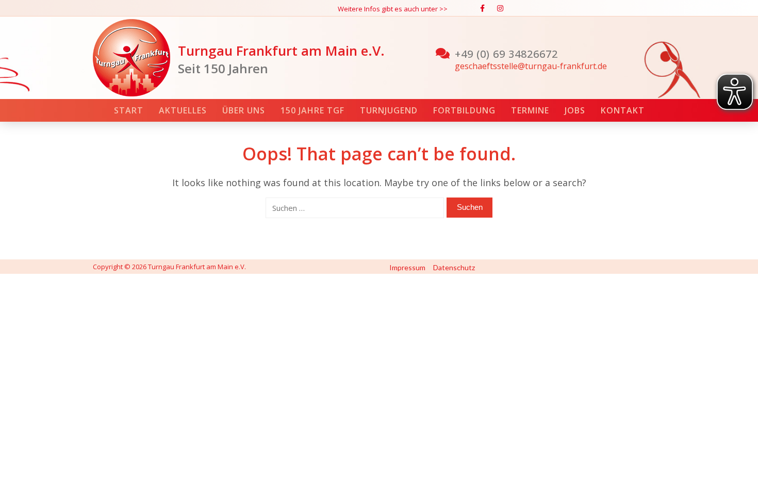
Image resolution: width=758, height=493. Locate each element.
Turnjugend (389, 110)
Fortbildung (464, 110)
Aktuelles (183, 110)
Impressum (407, 267)
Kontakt (623, 110)
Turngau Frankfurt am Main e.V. (281, 50)
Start (128, 110)
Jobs (575, 110)
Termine (530, 110)
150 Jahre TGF (312, 110)
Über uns (243, 110)
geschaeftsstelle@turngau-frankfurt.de (531, 66)
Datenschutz (454, 267)
